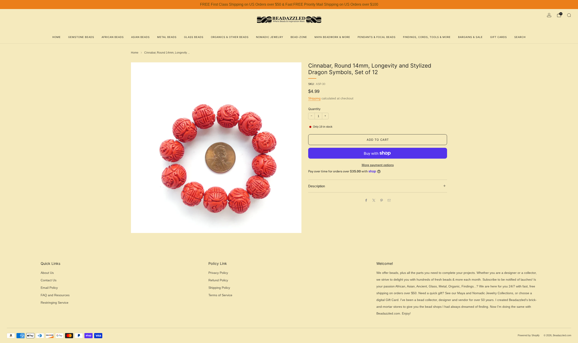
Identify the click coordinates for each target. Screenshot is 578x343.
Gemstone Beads (81, 37)
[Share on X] (373, 200)
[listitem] (289, 4)
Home (56, 37)
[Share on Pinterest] (381, 200)
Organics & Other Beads (230, 37)
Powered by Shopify (529, 335)
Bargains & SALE (470, 37)
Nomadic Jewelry (269, 37)
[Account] (549, 15)
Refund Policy (218, 280)
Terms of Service (220, 295)
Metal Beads (167, 37)
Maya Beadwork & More (332, 37)
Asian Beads (140, 37)
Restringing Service (54, 302)
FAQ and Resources (55, 295)
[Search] (569, 15)
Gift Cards (498, 37)
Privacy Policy (218, 273)
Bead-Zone (299, 37)
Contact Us (48, 280)
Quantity (314, 109)
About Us (47, 273)
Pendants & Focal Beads (377, 37)
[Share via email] (389, 200)
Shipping (314, 98)
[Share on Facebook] (366, 200)
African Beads (113, 37)
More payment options (378, 165)
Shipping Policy (219, 287)
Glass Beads (193, 37)
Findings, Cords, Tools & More (427, 37)
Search (520, 37)
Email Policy (49, 287)
